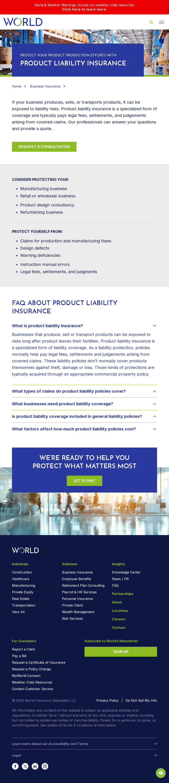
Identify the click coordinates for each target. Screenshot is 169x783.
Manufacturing (23, 585)
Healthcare (20, 579)
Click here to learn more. (84, 9)
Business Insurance (45, 86)
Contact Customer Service (32, 689)
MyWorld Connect (26, 676)
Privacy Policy (107, 700)
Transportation (23, 605)
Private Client (72, 605)
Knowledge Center (126, 572)
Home (16, 86)
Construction (22, 572)
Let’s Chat (84, 481)
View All (18, 612)
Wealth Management (78, 612)
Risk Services (72, 618)
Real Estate (20, 599)
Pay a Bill (19, 656)
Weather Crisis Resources (32, 682)
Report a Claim (23, 649)
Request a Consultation (44, 147)
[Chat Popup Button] (161, 773)
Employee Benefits (76, 579)
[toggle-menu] (161, 22)
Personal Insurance (77, 599)
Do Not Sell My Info (141, 700)
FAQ (115, 585)
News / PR (120, 579)
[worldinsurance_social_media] (15, 766)
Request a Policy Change (31, 669)
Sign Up (120, 651)
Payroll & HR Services (79, 592)
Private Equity (22, 592)
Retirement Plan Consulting (83, 585)
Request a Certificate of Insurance (38, 662)
